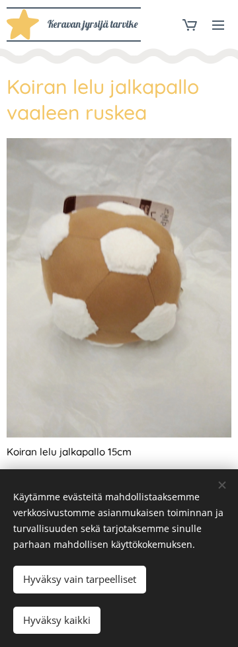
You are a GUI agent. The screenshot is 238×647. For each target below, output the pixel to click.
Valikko (218, 24)
